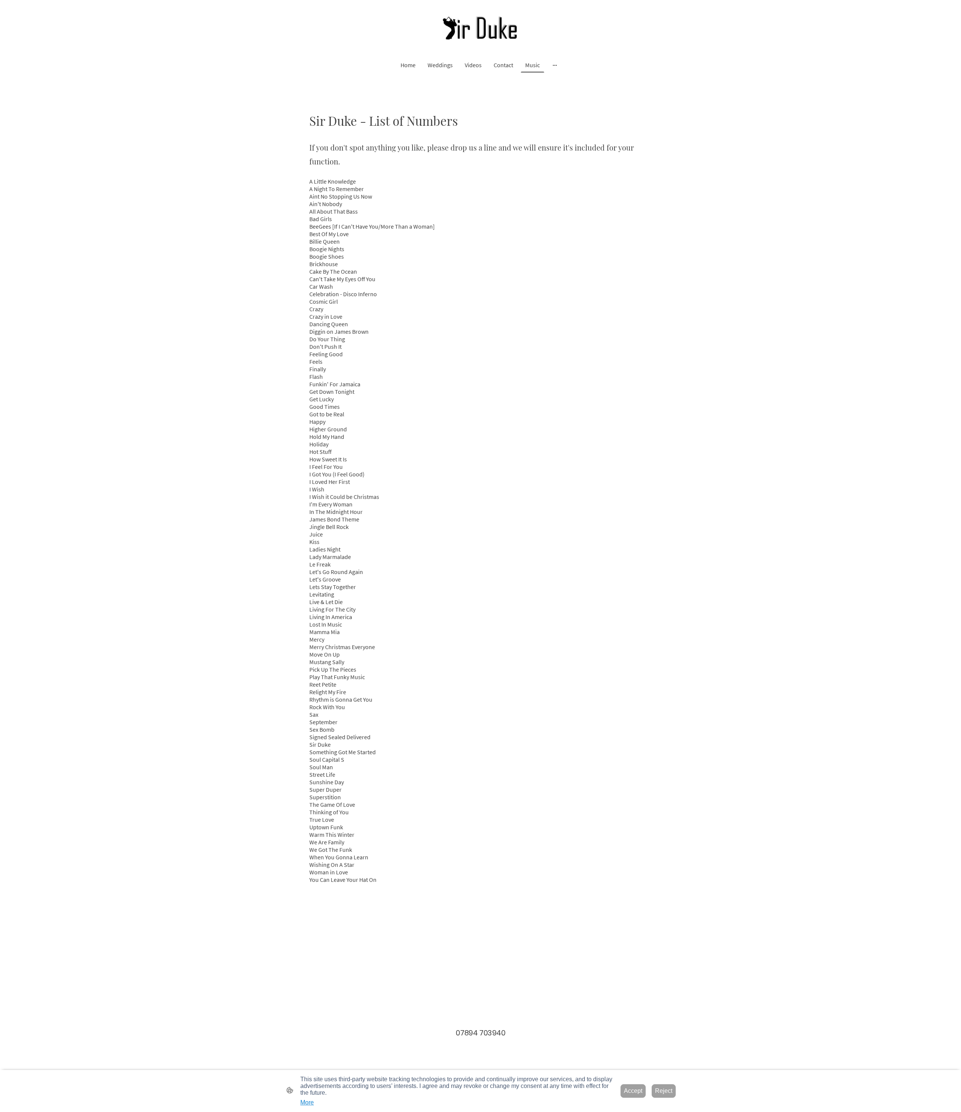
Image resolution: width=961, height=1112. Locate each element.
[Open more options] (554, 65)
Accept (633, 1091)
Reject (663, 1091)
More (307, 1102)
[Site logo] (480, 28)
